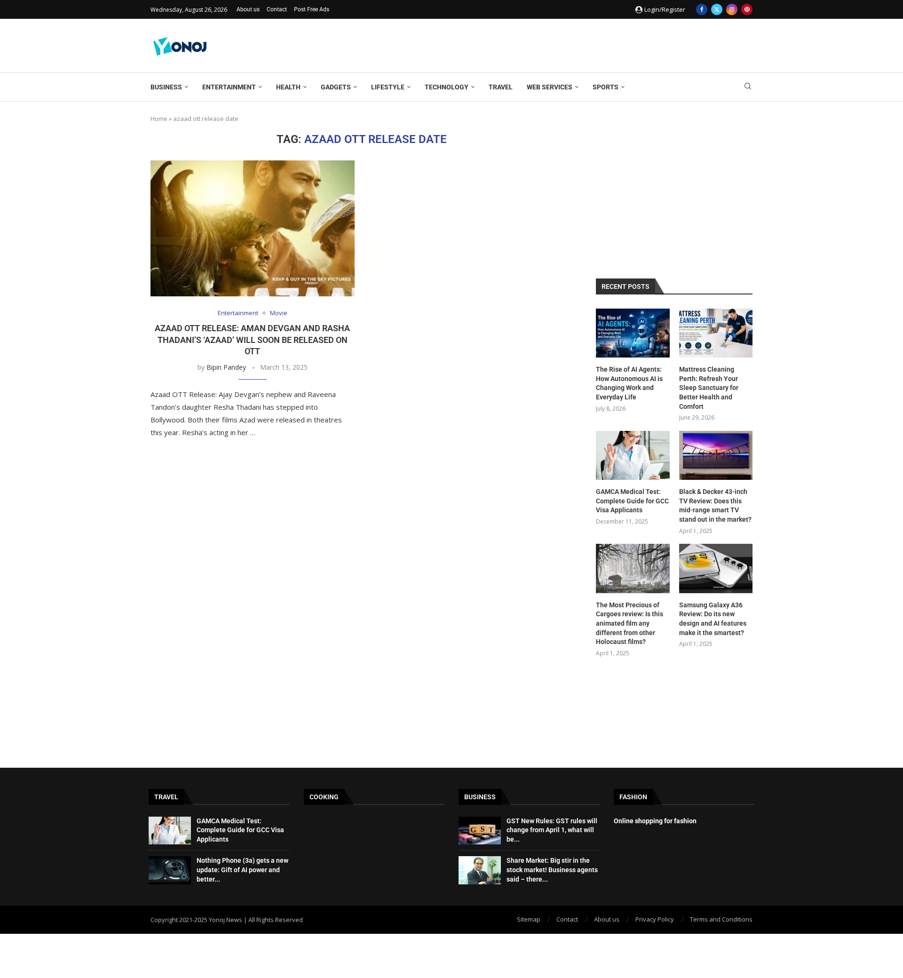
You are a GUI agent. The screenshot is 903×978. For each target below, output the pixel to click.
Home (158, 118)
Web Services (549, 87)
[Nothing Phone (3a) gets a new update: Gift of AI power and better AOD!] (170, 870)
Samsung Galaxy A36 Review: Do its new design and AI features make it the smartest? (712, 618)
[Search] (747, 87)
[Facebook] (701, 9)
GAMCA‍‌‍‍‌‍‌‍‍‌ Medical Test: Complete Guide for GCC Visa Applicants (632, 501)
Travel (501, 87)
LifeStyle (387, 87)
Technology (446, 87)
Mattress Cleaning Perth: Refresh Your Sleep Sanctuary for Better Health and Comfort (708, 388)
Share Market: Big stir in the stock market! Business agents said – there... (552, 870)
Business (166, 87)
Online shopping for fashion (655, 821)
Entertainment (229, 87)
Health (288, 87)
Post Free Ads (311, 9)
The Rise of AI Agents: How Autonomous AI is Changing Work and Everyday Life (629, 383)
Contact (277, 9)
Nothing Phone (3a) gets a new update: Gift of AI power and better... (242, 870)
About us (248, 9)
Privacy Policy (654, 919)
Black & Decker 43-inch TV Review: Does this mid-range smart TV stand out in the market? (715, 505)
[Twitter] (716, 9)
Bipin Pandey (226, 367)
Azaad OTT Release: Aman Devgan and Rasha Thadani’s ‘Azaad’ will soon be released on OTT (252, 339)
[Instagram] (731, 9)
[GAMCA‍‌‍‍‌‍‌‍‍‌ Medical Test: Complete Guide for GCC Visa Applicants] (632, 455)
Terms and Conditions (721, 919)
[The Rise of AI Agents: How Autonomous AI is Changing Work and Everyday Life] (632, 333)
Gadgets (336, 87)
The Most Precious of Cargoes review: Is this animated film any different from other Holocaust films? (629, 623)
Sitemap (528, 919)
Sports (605, 87)
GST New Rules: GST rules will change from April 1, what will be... (552, 830)
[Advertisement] (581, 45)
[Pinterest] (746, 9)
